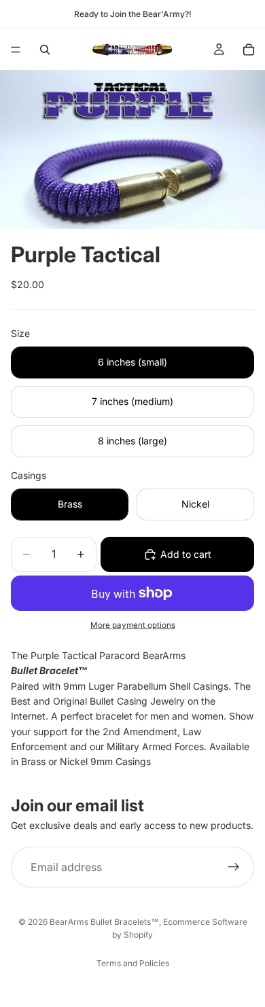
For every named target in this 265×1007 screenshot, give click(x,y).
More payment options (132, 625)
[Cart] (249, 50)
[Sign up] (233, 867)
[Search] (45, 50)
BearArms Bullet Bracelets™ (104, 922)
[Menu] (15, 49)
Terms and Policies (132, 963)
